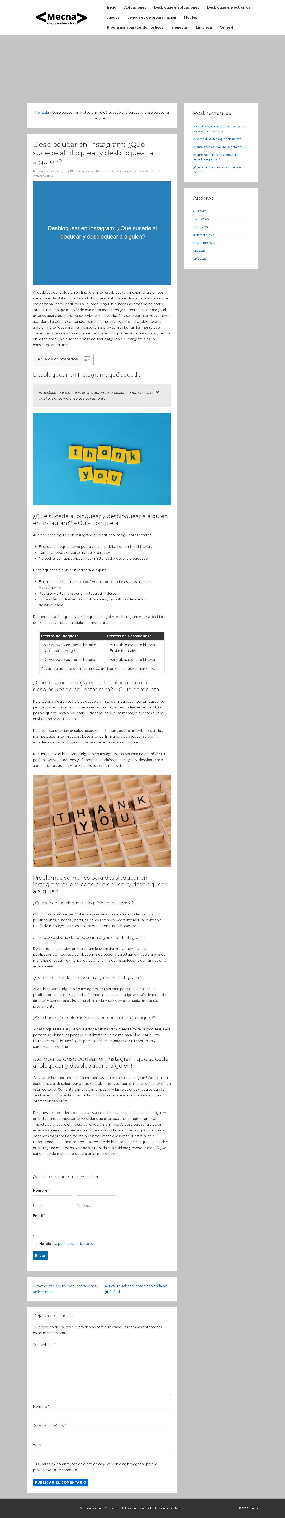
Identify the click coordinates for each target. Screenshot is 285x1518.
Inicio (111, 7)
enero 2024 (200, 227)
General (226, 27)
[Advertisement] (142, 66)
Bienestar (179, 27)
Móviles (190, 17)
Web (37, 1445)
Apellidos (83, 1206)
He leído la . (66, 1244)
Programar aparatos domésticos (135, 27)
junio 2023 (200, 258)
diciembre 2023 (203, 234)
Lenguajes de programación (151, 17)
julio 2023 (199, 250)
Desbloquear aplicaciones (176, 7)
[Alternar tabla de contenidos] (84, 359)
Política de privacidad (136, 1508)
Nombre (39, 1206)
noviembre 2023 (204, 242)
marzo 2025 (201, 219)
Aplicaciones (135, 7)
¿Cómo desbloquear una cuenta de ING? (220, 146)
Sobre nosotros (90, 1508)
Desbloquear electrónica (228, 7)
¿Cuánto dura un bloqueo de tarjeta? (217, 139)
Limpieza (204, 27)
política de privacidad (75, 1244)
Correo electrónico (48, 1426)
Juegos (113, 17)
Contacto (111, 1508)
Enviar (40, 1256)
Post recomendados (169, 1508)
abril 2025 (199, 211)
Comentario (44, 1345)
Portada (42, 112)
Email (39, 1216)
